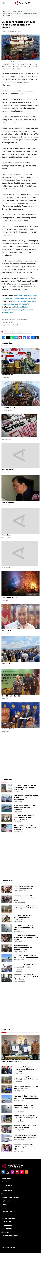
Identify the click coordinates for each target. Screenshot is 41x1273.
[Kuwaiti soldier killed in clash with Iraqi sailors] (19, 553)
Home (7, 11)
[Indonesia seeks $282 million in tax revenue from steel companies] (6, 968)
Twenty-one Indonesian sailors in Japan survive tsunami (17, 501)
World (3, 1194)
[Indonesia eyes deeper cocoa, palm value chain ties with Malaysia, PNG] (20, 682)
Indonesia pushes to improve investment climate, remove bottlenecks (25, 788)
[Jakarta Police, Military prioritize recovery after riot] (6, 1089)
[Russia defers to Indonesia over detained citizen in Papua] (20, 715)
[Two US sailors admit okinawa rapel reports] (19, 425)
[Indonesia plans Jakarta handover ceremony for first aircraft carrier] (6, 918)
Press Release (6, 1211)
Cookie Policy (6, 1229)
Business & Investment (10, 1197)
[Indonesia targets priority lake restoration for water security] (6, 1138)
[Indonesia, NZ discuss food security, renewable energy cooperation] (6, 1070)
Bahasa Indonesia (8, 1218)
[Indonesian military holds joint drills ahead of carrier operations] (6, 958)
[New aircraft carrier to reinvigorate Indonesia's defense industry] (6, 948)
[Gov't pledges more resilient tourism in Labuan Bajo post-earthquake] (6, 828)
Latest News (6, 779)
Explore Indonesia (8, 1201)
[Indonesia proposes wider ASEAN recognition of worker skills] (6, 1148)
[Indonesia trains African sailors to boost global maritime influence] (20, 361)
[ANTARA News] (23, 3)
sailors (8, 332)
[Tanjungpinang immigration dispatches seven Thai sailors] (20, 521)
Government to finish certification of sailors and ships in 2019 (19, 406)
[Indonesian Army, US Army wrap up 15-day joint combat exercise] (6, 909)
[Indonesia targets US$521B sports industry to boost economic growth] (6, 818)
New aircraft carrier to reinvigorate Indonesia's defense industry (23, 947)
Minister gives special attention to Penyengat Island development (26, 797)
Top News (5, 1030)
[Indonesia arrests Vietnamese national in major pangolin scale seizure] (6, 938)
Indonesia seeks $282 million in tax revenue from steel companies (25, 967)
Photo (3, 1208)
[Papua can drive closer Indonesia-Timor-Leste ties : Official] (20, 616)
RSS (2, 1239)
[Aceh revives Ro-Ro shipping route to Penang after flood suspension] (6, 808)
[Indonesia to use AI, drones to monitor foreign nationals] (6, 889)
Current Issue (17, 11)
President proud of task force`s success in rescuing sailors (18, 468)
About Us (5, 1232)
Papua (16, 332)
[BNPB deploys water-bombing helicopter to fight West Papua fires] (20, 583)
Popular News (7, 880)
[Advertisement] (20, 755)
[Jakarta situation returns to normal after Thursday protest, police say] (6, 1118)
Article (4, 1204)
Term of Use (6, 1222)
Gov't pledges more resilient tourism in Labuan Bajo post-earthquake (25, 827)
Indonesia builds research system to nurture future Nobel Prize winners (26, 977)
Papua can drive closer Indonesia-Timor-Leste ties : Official (20, 629)
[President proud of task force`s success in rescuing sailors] (20, 455)
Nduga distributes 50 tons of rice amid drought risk (17, 662)
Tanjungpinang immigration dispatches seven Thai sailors (19, 534)
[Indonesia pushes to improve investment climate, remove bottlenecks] (6, 788)
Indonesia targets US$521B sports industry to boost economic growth (24, 817)
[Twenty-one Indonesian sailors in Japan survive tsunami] (20, 488)
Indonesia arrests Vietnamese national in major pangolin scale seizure (26, 937)
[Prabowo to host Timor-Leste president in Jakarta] (6, 1128)
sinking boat (25, 332)
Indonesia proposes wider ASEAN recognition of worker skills (25, 1147)
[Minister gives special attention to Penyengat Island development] (6, 798)
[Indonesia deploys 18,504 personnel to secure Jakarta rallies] (6, 899)
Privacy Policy (6, 1225)
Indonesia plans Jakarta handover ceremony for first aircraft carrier (24, 918)
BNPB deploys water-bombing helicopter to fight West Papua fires (19, 596)
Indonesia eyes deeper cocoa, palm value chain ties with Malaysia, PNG (20, 695)
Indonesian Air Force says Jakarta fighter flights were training (24, 927)
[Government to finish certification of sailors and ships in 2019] (20, 393)
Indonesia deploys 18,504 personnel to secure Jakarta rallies (24, 898)
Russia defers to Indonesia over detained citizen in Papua (18, 728)
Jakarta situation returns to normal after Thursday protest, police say (25, 1118)
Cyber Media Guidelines (10, 1236)
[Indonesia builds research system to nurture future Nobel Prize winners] (6, 978)
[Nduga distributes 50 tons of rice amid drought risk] (20, 649)
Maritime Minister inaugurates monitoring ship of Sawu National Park (17, 310)
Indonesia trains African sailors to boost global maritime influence (20, 374)
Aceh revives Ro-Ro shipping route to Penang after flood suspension (24, 807)
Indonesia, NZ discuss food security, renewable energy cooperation (24, 1069)
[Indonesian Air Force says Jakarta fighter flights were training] (6, 928)
